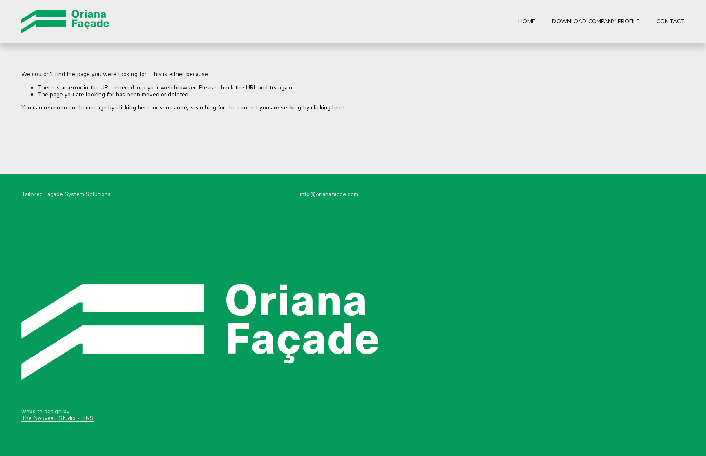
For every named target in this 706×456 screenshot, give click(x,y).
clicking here (133, 107)
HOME (526, 21)
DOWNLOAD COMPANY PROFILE (595, 21)
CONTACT (671, 21)
